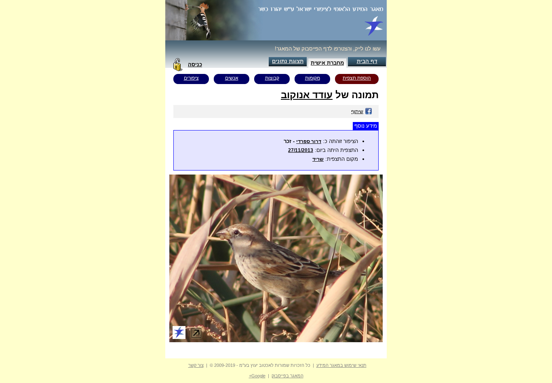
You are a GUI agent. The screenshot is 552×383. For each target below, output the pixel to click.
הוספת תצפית (357, 78)
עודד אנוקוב (307, 94)
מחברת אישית (327, 63)
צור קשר (196, 365)
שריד (318, 159)
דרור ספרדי (308, 141)
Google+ (257, 375)
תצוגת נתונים (287, 61)
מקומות (312, 78)
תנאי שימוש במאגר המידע (341, 365)
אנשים (231, 78)
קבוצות (272, 78)
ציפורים (191, 78)
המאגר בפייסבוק (287, 375)
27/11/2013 (300, 150)
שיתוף (357, 111)
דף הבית (367, 61)
